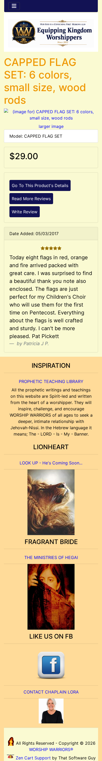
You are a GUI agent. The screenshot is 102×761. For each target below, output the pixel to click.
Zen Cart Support (33, 757)
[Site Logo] (51, 33)
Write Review (24, 211)
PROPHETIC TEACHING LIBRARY (51, 381)
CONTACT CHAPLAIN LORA (51, 692)
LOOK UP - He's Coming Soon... (51, 462)
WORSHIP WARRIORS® (51, 749)
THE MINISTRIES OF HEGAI (51, 557)
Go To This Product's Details (40, 185)
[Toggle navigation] (14, 6)
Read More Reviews (31, 198)
